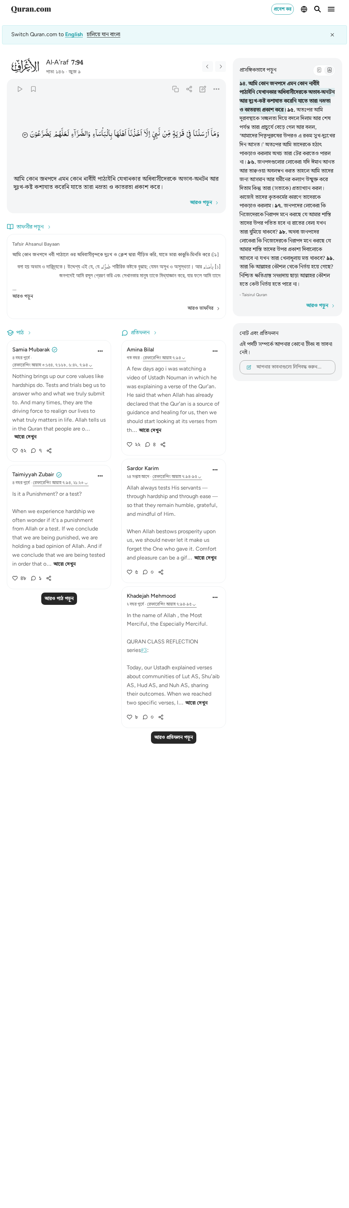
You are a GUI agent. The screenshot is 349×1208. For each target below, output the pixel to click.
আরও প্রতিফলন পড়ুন (173, 737)
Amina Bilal (140, 350)
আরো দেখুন (25, 437)
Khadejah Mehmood (151, 596)
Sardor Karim (143, 468)
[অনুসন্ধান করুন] (317, 9)
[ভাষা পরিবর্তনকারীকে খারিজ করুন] (332, 35)
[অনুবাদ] (329, 70)
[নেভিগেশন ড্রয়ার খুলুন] (331, 9)
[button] (215, 133)
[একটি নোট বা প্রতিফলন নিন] (203, 89)
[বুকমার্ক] (33, 89)
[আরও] (216, 89)
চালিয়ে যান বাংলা (103, 34)
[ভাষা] (304, 9)
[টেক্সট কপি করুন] (175, 89)
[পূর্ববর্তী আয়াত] (207, 66)
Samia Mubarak (31, 350)
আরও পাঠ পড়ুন (59, 598)
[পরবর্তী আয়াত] (220, 66)
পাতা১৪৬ (55, 72)
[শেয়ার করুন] (189, 89)
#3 (144, 650)
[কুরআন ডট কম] (31, 9)
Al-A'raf (57, 62)
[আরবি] (319, 70)
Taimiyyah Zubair (33, 474)
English (74, 35)
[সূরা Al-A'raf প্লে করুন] (20, 89)
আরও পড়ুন (22, 296)
